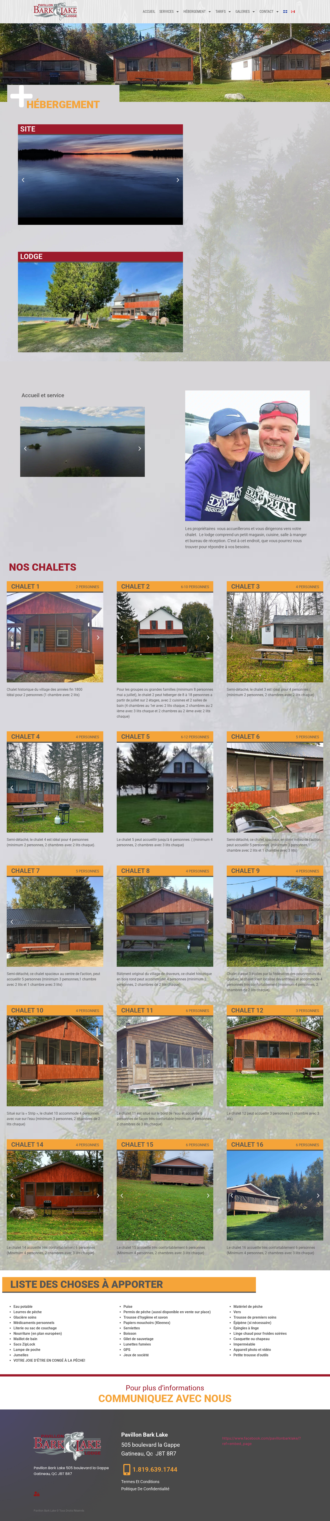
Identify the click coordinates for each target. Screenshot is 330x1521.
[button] (23, 180)
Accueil (149, 11)
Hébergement (194, 11)
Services (166, 11)
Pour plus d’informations (165, 1388)
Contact (266, 11)
